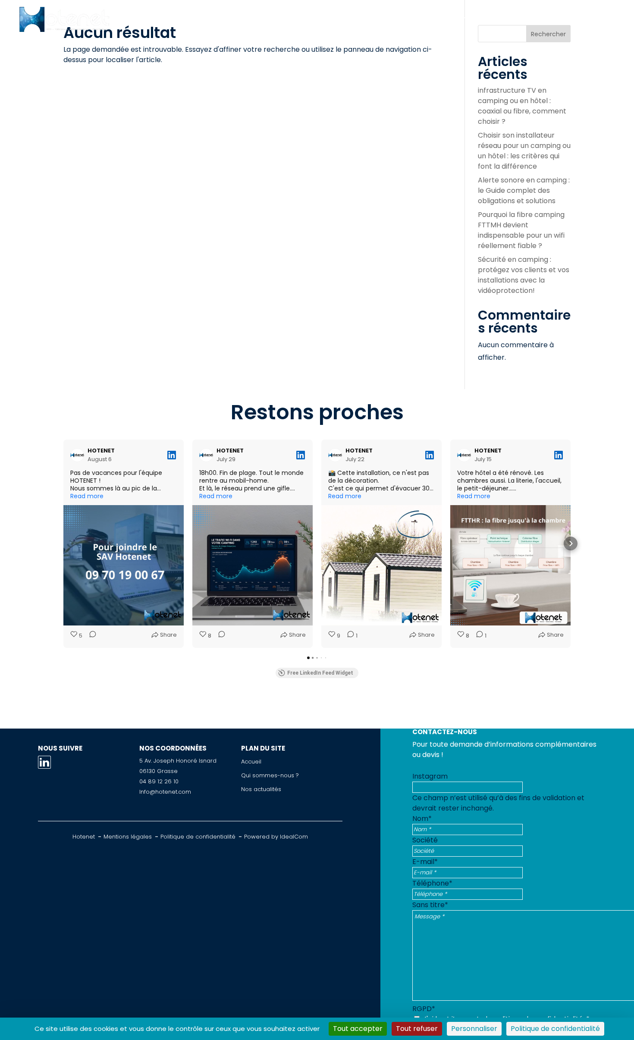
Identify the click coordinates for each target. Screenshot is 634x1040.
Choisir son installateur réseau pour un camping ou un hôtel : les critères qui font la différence (524, 150)
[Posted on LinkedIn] (171, 455)
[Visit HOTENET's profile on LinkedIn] (79, 455)
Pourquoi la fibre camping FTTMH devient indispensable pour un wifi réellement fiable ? (521, 230)
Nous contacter (570, 19)
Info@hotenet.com (165, 792)
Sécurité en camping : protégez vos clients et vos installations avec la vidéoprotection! (523, 275)
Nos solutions (293, 19)
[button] (63, 543)
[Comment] (90, 636)
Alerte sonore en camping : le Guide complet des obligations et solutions (524, 190)
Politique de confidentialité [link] (555, 1029)
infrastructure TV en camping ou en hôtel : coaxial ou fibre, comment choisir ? (522, 105)
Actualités (505, 19)
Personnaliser (474, 1029)
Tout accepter (358, 1029)
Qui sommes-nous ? (432, 19)
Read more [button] (87, 496)
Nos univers (357, 19)
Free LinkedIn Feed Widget (320, 673)
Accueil (238, 19)
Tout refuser (417, 1029)
